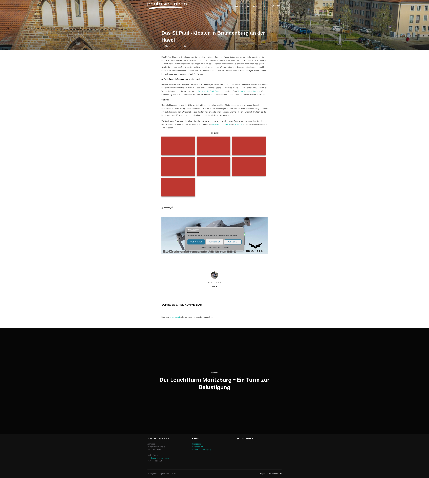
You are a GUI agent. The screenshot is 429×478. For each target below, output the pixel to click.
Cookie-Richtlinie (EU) (201, 450)
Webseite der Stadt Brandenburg (212, 91)
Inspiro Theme (265, 474)
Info (255, 6)
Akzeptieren (196, 242)
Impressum (225, 247)
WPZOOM (278, 474)
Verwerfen (214, 242)
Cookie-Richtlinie (206, 247)
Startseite (238, 6)
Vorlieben (233, 242)
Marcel (168, 46)
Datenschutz (217, 247)
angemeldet (175, 317)
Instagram (216, 124)
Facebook (226, 124)
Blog (248, 6)
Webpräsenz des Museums (249, 91)
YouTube (238, 124)
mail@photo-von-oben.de (158, 458)
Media (265, 6)
